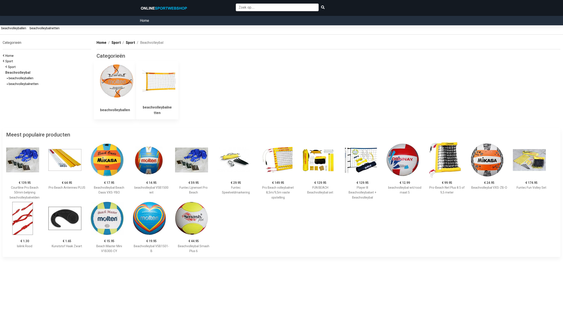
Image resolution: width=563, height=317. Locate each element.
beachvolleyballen (13, 28)
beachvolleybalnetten (44, 28)
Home (144, 20)
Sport (9, 61)
